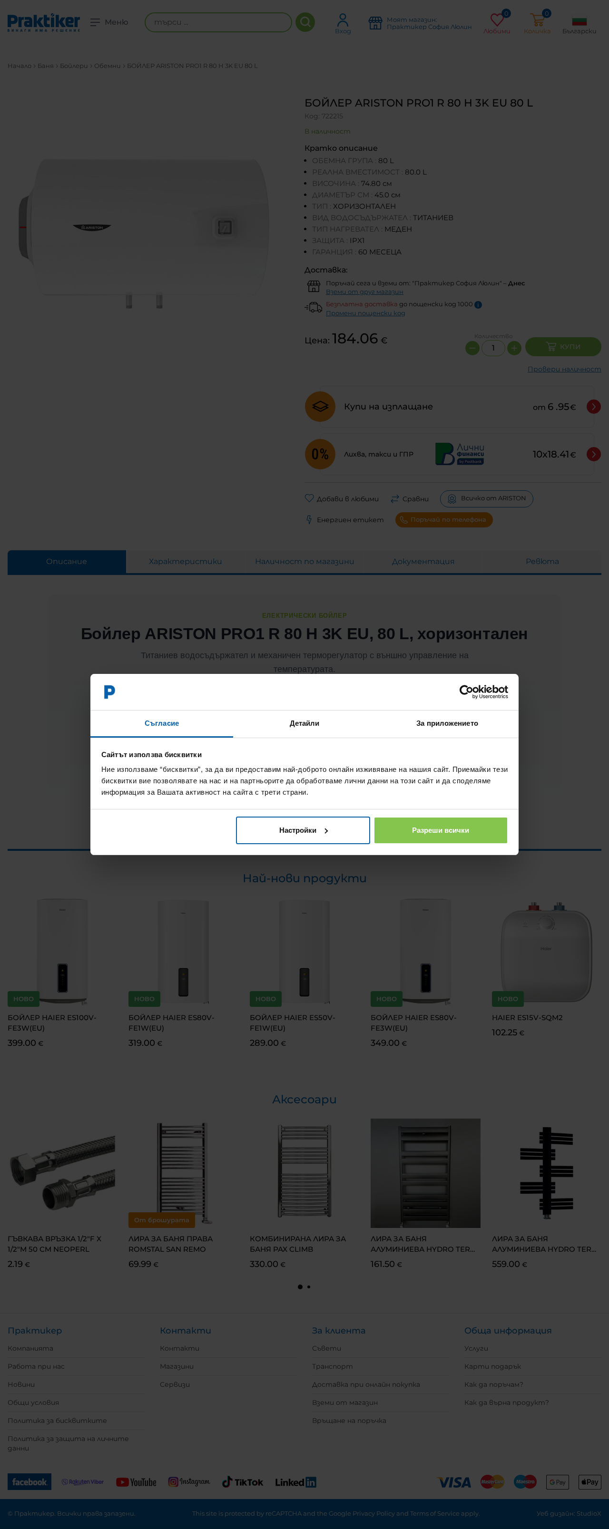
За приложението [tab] (447, 723)
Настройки (297, 830)
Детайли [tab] (305, 723)
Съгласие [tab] (162, 723)
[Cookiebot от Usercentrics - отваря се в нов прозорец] (466, 692)
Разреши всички (440, 830)
